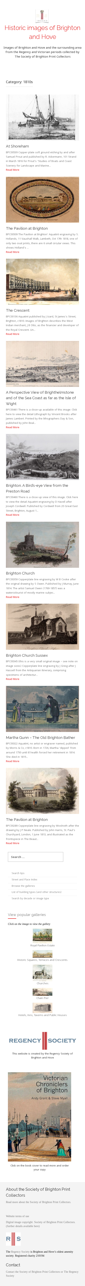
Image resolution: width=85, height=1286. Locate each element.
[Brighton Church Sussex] (42, 627)
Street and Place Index (24, 880)
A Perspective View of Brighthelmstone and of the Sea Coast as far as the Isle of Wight (41, 398)
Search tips (18, 873)
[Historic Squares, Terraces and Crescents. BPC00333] (42, 954)
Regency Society (20, 1251)
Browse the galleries (23, 886)
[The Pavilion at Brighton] (42, 200)
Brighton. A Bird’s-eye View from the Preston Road (37, 488)
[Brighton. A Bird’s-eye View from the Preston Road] (42, 457)
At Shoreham (17, 146)
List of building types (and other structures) (36, 892)
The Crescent (17, 310)
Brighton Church (20, 573)
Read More (12, 170)
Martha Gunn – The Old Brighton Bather (40, 737)
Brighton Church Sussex (27, 655)
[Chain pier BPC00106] (42, 992)
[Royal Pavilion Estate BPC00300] (42, 935)
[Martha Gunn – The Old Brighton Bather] (42, 709)
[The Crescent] (42, 282)
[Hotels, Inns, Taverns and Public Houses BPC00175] (42, 1008)
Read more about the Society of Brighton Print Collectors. (39, 1202)
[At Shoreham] (42, 118)
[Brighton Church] (42, 545)
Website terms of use (17, 1216)
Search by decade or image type (30, 899)
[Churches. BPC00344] (42, 973)
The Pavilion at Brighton (27, 228)
